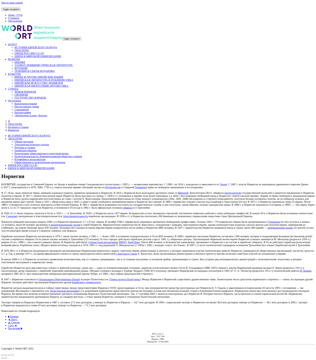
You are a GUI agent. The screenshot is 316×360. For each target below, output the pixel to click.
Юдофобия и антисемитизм (29, 159)
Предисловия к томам (26, 106)
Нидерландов (112, 187)
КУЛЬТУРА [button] (14, 74)
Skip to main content (12, 2)
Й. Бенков (305, 270)
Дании (223, 184)
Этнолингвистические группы (31, 144)
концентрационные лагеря (65, 224)
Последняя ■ (15, 328)
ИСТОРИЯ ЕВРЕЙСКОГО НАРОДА (35, 47)
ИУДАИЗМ (20, 68)
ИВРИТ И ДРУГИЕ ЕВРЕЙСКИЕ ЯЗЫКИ (38, 77)
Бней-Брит (134, 242)
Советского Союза (126, 253)
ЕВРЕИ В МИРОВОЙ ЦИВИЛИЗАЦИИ (37, 56)
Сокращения (21, 109)
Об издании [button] (14, 100)
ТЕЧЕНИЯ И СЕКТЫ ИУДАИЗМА (34, 71)
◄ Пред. (13, 319)
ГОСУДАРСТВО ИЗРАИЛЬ (30, 97)
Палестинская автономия (64, 290)
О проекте (13, 18)
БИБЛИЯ (19, 62)
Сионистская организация (103, 242)
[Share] (6, 355)
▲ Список (14, 322)
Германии (140, 187)
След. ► (12, 325)
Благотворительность (75, 216)
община (127, 207)
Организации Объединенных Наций (59, 279)
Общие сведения (23, 141)
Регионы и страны (18, 127)
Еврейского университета (86, 282)
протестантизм (232, 193)
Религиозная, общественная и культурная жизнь (41, 153)
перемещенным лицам (280, 227)
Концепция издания (25, 103)
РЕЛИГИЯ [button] (14, 59)
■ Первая (13, 316)
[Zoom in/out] (12, 355)
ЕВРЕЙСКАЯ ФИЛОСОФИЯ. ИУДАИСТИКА (41, 85)
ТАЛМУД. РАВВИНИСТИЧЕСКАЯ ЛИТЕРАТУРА (43, 65)
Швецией (183, 193)
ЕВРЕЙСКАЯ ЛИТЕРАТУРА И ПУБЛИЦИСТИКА (43, 80)
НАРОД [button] (12, 44)
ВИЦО (123, 242)
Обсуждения (15, 21)
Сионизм (11, 216)
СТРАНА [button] (13, 88)
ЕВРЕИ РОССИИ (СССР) (29, 53)
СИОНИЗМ (21, 94)
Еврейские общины (25, 150)
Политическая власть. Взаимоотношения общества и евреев (48, 156)
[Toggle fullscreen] (9, 355)
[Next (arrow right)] (6, 358)
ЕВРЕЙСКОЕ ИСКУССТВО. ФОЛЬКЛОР (38, 83)
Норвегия (13, 130)
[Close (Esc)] (2, 355)
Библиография (22, 112)
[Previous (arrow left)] (2, 358)
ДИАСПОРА (21, 50)
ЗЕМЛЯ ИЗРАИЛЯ (25, 91)
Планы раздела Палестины (124, 279)
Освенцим (274, 221)
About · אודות (15, 15)
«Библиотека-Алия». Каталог (30, 115)
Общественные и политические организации (39, 162)
